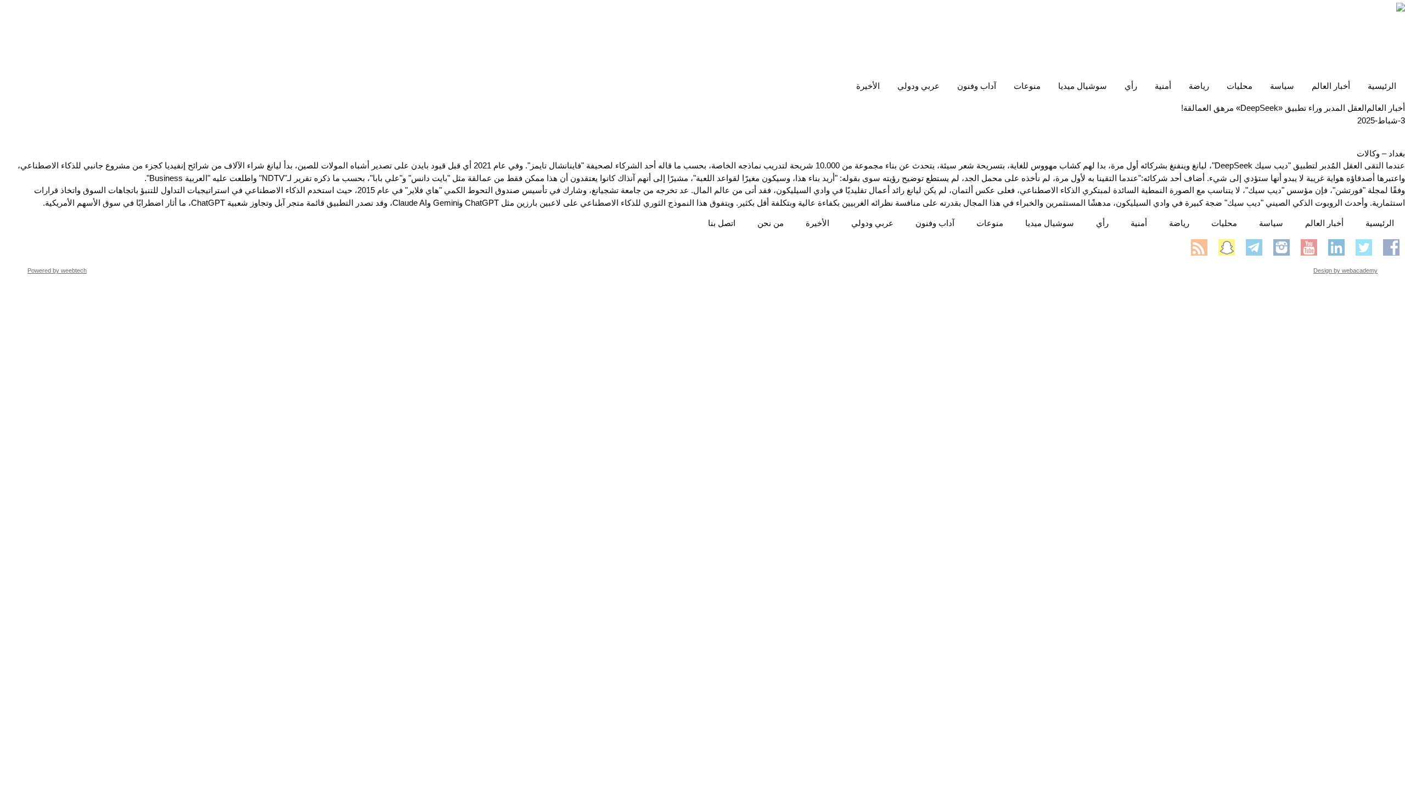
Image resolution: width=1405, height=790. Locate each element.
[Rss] (1199, 247)
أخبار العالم (1331, 86)
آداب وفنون (976, 86)
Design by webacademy (1345, 270)
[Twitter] (1364, 247)
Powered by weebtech (57, 270)
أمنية (1163, 86)
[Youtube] (1309, 247)
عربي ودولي (918, 86)
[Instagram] (1281, 247)
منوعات (1027, 86)
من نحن (770, 223)
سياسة (1282, 86)
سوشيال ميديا (1082, 86)
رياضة (1199, 86)
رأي (1131, 86)
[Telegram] (1254, 247)
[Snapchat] (1226, 247)
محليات (1239, 86)
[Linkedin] (1336, 247)
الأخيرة (868, 86)
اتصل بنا (721, 223)
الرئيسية (1382, 86)
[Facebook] (1391, 247)
